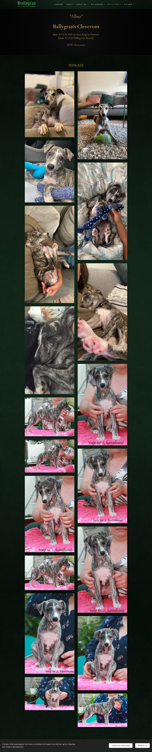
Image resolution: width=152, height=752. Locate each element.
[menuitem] (59, 4)
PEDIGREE (76, 65)
